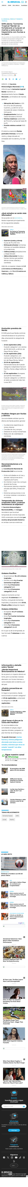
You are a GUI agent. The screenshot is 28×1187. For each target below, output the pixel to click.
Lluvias (4, 819)
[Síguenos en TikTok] (20, 1157)
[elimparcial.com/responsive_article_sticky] (27, 1176)
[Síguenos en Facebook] (4, 1157)
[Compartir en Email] (16, 79)
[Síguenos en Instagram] (12, 1157)
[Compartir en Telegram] (13, 79)
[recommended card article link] (5, 232)
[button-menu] (2, 2)
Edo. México (16, 5)
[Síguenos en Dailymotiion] (14, 1161)
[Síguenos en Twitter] (8, 1157)
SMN (17, 816)
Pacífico (12, 819)
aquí (16, 760)
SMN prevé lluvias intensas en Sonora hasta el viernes (16, 780)
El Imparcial (5, 19)
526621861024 (14, 1123)
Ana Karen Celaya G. (8, 71)
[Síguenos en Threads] (24, 1157)
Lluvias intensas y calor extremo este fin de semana (18, 801)
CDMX (9, 5)
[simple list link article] (14, 864)
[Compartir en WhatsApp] (3, 79)
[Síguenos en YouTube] (16, 1157)
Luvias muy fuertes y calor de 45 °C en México (17, 790)
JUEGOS (4, 5)
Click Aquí (14, 1130)
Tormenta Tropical (7, 816)
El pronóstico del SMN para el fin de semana (17, 769)
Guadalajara (24, 5)
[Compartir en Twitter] (9, 79)
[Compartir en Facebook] (6, 79)
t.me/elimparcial (14, 1146)
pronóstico (18, 218)
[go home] (14, 1172)
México (12, 19)
